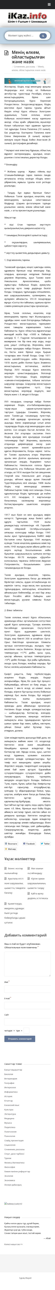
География (9, 1083)
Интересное (10, 1087)
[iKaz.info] (27, 17)
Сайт (6, 1014)
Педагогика (9, 1127)
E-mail (7, 998)
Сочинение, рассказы (24, 66)
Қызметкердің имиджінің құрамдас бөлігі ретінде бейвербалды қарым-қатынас (15, 913)
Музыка (8, 1122)
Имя (7, 982)
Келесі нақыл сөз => (13, 1244)
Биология (8, 1074)
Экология (8, 1176)
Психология (9, 1136)
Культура (8, 1109)
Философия (9, 1167)
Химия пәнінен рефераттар (17, 1171)
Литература (10, 1114)
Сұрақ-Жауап (25, 1278)
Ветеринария (10, 1078)
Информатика (10, 1092)
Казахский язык (11, 1105)
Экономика (9, 1180)
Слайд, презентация (13, 1140)
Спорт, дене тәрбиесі (14, 1153)
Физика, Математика (14, 1162)
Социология (9, 1145)
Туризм (7, 1158)
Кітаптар (8, 1100)
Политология (10, 1131)
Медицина (9, 1118)
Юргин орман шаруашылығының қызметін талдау (37, 883)
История (8, 1096)
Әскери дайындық (13, 1184)
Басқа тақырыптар (13, 1069)
